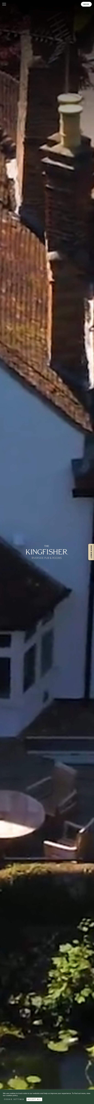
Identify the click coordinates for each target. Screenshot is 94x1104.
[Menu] (4, 4)
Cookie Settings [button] (14, 1099)
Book (86, 4)
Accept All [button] (34, 1099)
